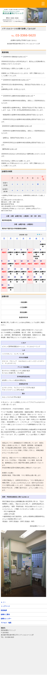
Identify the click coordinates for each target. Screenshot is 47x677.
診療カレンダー (6, 618)
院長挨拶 (4, 610)
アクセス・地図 (6, 623)
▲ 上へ (3, 602)
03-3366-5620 (26, 35)
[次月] (39, 234)
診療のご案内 (5, 614)
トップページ (5, 606)
